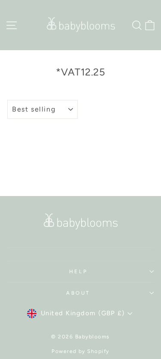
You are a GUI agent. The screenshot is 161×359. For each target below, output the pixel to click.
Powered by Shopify (80, 351)
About (78, 293)
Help (78, 271)
